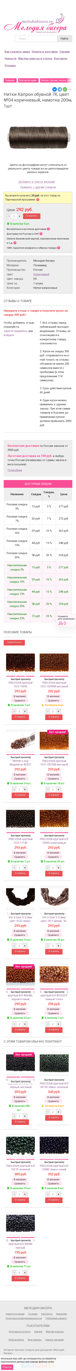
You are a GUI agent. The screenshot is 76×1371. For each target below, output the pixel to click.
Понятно (7, 1367)
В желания (20, 696)
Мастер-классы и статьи (35, 58)
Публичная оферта (56, 1318)
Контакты (60, 58)
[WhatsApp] (65, 89)
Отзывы (10, 65)
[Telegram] (60, 89)
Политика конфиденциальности (24, 1318)
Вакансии (61, 1313)
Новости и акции (15, 1313)
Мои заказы (35, 1339)
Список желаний (54, 1339)
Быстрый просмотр (21, 679)
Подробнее (15, 470)
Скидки (64, 51)
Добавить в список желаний (36, 182)
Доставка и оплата (19, 1331)
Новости (10, 58)
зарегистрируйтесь (16, 331)
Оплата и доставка (45, 51)
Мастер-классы (55, 1331)
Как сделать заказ (17, 51)
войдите (9, 335)
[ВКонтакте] (54, 89)
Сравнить (66, 620)
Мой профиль (16, 1339)
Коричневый (41, 274)
